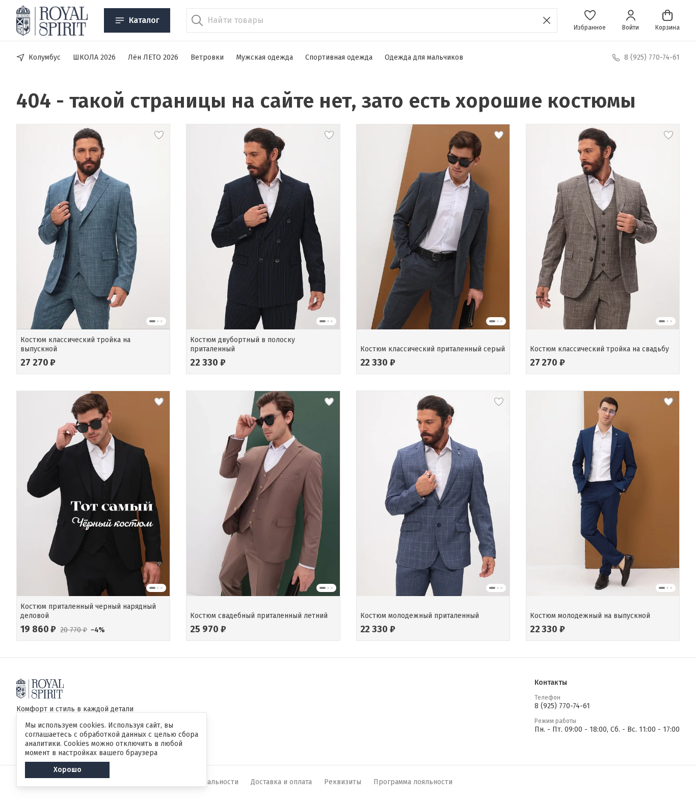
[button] (590, 20)
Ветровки (207, 57)
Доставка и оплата (281, 782)
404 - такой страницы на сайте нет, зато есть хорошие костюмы (326, 101)
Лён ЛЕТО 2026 (153, 57)
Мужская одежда (264, 57)
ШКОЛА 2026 (94, 57)
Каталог (144, 20)
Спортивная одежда (338, 57)
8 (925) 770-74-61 (562, 706)
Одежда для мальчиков (424, 57)
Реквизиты (342, 782)
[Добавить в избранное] (159, 135)
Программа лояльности (412, 782)
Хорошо (67, 769)
